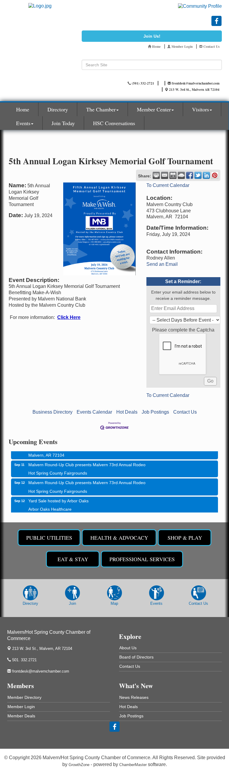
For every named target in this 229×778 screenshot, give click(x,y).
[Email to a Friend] (164, 175)
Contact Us (185, 412)
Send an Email (162, 264)
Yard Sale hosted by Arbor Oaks (58, 497)
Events (23, 123)
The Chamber (101, 109)
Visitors (200, 109)
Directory (57, 109)
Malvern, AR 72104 (42, 648)
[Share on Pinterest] (214, 175)
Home (22, 109)
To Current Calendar (167, 185)
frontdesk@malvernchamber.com (40, 671)
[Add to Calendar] (173, 175)
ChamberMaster (133, 764)
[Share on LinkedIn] (206, 175)
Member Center (154, 109)
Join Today (63, 123)
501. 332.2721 (24, 660)
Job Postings (155, 412)
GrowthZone (79, 764)
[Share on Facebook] (189, 175)
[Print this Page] (156, 175)
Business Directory (52, 412)
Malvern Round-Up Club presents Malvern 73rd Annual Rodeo (87, 461)
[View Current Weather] (181, 175)
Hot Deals (126, 412)
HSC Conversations (114, 123)
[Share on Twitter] (198, 175)
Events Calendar (94, 412)
